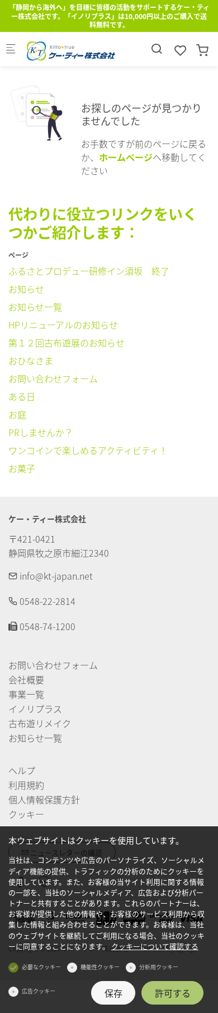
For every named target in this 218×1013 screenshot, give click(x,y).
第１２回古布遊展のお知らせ (66, 342)
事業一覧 (26, 694)
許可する (173, 993)
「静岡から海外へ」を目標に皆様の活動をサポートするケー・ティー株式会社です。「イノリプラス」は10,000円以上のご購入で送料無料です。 (109, 16)
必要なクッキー (41, 967)
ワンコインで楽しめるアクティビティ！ (88, 450)
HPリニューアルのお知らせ (63, 324)
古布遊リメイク (39, 723)
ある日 (21, 396)
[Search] (156, 48)
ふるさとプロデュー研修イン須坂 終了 (88, 270)
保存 (113, 993)
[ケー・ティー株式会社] (70, 49)
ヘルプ (21, 770)
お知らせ (26, 288)
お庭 (17, 414)
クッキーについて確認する (154, 946)
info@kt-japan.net (55, 575)
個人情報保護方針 (44, 799)
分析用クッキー (158, 967)
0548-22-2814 (46, 601)
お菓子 (21, 468)
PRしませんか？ (40, 432)
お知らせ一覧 (35, 306)
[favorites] (180, 50)
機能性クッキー (100, 967)
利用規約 (26, 784)
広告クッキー (38, 991)
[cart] (202, 50)
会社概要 (26, 679)
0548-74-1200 (46, 626)
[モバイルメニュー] (10, 49)
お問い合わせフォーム (53, 378)
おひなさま (30, 360)
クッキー (26, 814)
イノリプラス (35, 708)
